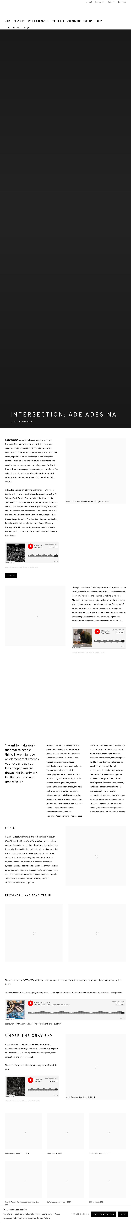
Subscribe (100, 2)
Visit (7, 21)
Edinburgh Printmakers (20, 10)
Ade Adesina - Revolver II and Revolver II (44, 1024)
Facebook (24, 28)
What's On (19, 21)
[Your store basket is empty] (13, 28)
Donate (111, 2)
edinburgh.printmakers (11, 567)
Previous (10, 698)
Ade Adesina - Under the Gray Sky (29, 1100)
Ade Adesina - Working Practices (95, 652)
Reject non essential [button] (103, 1214)
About (89, 2)
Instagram (28, 28)
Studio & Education (38, 21)
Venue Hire (58, 21)
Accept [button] (123, 1214)
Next (121, 698)
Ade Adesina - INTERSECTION (28, 567)
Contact (122, 2)
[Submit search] (9, 27)
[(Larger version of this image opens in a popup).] (65, 698)
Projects (89, 21)
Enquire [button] (11, 575)
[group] (65, 698)
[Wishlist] (18, 27)
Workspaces (73, 21)
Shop (99, 21)
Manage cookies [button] (80, 1214)
